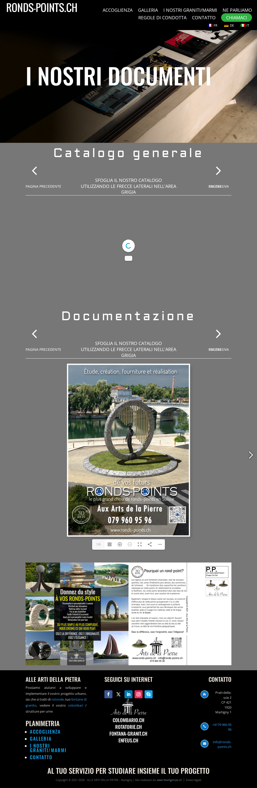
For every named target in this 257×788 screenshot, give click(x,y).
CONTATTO (41, 756)
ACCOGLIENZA (45, 731)
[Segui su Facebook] (108, 694)
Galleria (148, 10)
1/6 (98, 544)
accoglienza (118, 10)
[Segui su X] (118, 694)
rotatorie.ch (128, 726)
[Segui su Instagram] (139, 694)
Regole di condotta (162, 18)
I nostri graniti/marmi (190, 10)
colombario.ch (128, 719)
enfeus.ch (128, 740)
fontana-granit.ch (128, 733)
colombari (75, 705)
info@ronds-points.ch (222, 744)
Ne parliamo (237, 10)
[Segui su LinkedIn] (128, 694)
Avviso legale (193, 780)
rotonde (57, 699)
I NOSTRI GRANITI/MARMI (48, 747)
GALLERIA (41, 738)
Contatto (204, 18)
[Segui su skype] (149, 694)
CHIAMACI (236, 18)
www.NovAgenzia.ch (169, 780)
